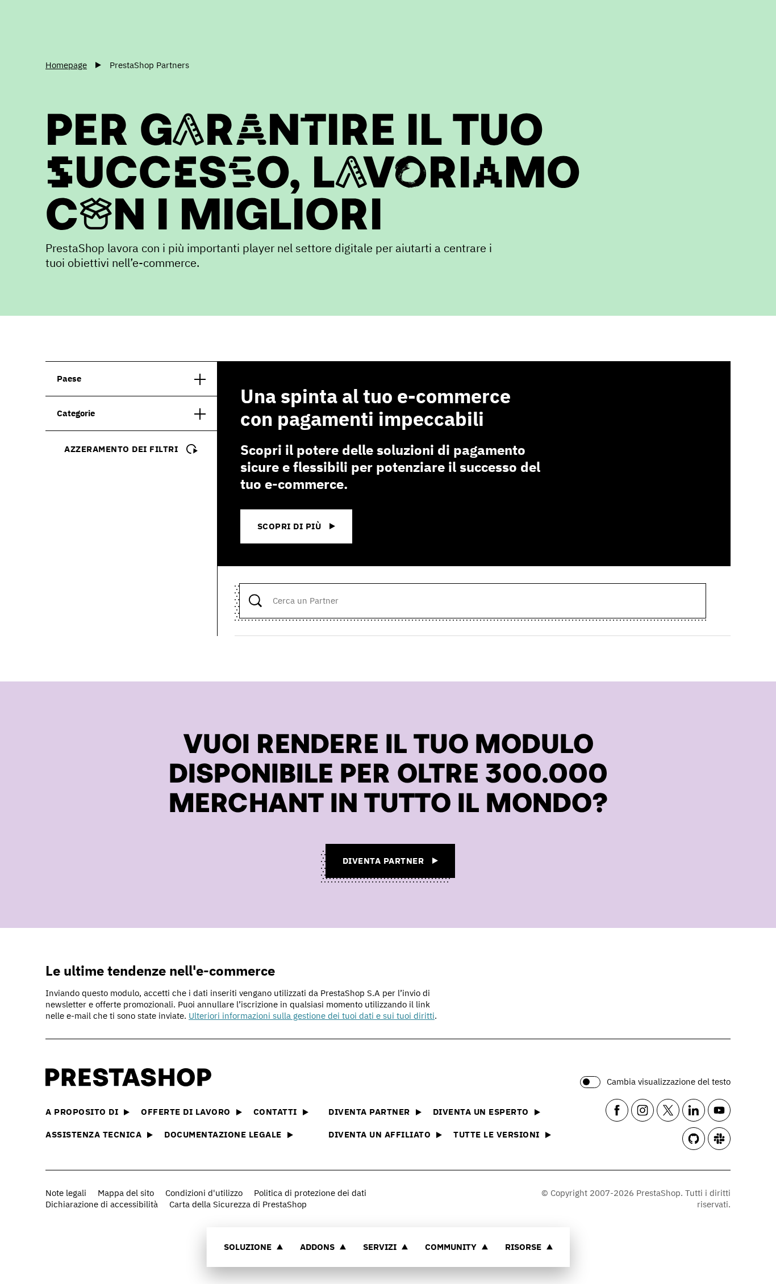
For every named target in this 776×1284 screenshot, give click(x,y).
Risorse (523, 1246)
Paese (69, 378)
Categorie (76, 413)
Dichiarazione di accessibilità (101, 1204)
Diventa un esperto (481, 1111)
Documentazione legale (223, 1134)
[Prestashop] (96, 28)
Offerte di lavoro (186, 1111)
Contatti (275, 1111)
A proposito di (81, 1111)
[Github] (693, 1138)
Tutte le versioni (496, 1134)
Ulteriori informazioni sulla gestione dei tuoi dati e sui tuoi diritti (312, 1015)
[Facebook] (617, 1110)
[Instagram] (642, 1110)
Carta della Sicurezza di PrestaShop (238, 1204)
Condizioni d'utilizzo (204, 1192)
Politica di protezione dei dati (310, 1192)
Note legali (65, 1192)
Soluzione (248, 1246)
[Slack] (719, 1138)
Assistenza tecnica (93, 1134)
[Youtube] (719, 1110)
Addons (317, 1246)
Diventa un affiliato (379, 1134)
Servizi (380, 1246)
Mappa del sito (126, 1192)
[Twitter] (668, 1110)
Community (451, 1246)
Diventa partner (369, 1111)
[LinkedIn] (693, 1110)
